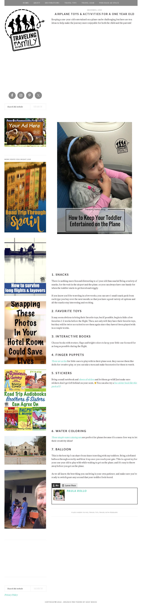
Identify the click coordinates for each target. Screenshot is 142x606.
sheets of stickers (87, 379)
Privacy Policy (11, 595)
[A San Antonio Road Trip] (25, 451)
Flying (85, 512)
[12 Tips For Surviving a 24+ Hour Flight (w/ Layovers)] (25, 267)
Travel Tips (93, 512)
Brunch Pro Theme (73, 602)
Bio (57, 485)
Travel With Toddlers (108, 512)
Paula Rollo (77, 490)
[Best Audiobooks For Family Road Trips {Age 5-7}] (25, 401)
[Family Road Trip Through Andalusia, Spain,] (25, 198)
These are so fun (59, 361)
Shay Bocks (91, 602)
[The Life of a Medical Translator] (25, 500)
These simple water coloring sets (67, 437)
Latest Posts (70, 485)
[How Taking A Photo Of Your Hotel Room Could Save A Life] (25, 333)
